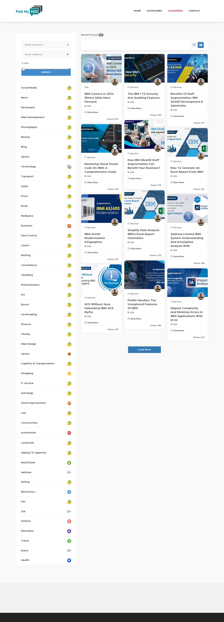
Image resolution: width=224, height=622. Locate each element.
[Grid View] (201, 45)
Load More (144, 349)
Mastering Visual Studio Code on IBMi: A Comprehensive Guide (101, 167)
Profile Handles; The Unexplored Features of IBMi (142, 304)
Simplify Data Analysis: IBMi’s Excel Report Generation (144, 234)
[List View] (194, 45)
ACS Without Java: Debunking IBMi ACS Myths (98, 308)
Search (46, 72)
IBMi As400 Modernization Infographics (94, 238)
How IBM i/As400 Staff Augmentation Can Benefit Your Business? (144, 164)
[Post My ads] (29, 10)
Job (86, 87)
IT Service (133, 87)
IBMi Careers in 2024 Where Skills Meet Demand (99, 97)
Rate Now (92, 112)
